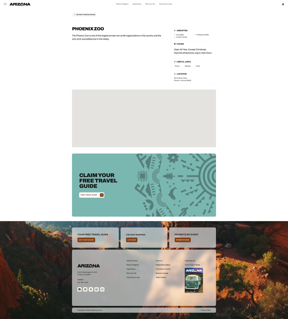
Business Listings (162, 273)
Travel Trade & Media (192, 265)
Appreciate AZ (190, 261)
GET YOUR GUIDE (86, 240)
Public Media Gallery (163, 265)
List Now (132, 240)
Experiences (137, 4)
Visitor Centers (161, 277)
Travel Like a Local (165, 4)
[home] (20, 4)
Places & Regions (122, 4)
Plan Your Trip (150, 4)
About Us (159, 261)
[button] (122, 4)
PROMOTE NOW (182, 240)
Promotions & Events (163, 269)
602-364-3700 (82, 282)
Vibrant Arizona (132, 261)
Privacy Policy (206, 310)
